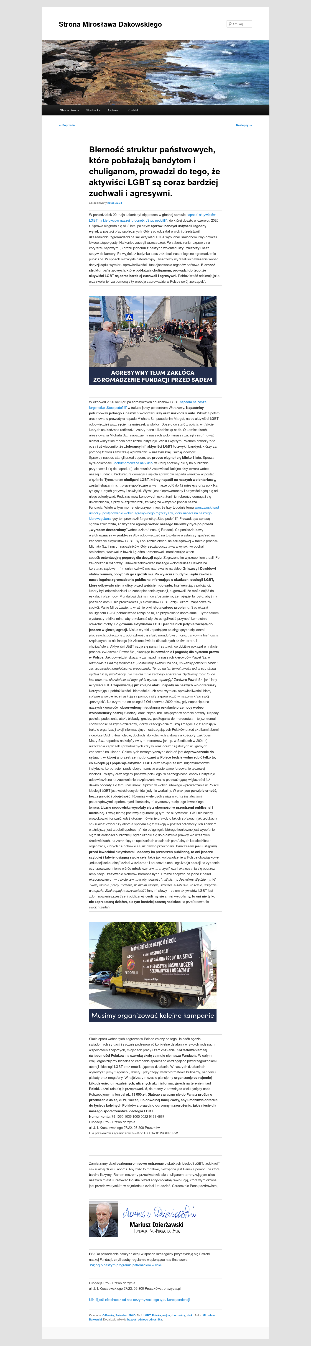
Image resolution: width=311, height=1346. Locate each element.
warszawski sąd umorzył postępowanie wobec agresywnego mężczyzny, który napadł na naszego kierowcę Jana (154, 513)
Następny (244, 125)
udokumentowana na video (133, 462)
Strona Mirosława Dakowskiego (110, 24)
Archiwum (113, 110)
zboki (189, 1315)
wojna (166, 1315)
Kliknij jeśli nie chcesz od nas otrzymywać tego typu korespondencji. (140, 1299)
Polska (156, 1315)
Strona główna (69, 110)
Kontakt (133, 110)
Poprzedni (67, 125)
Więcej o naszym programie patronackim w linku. (126, 1264)
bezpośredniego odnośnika (144, 1319)
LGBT (147, 1315)
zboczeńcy (178, 1315)
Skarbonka (93, 110)
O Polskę (108, 1315)
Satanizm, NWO (125, 1315)
